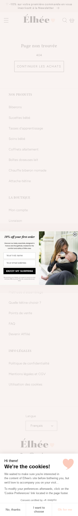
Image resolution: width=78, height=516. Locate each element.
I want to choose (39, 509)
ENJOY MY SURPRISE (19, 271)
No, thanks (13, 509)
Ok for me (65, 509)
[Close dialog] (75, 234)
